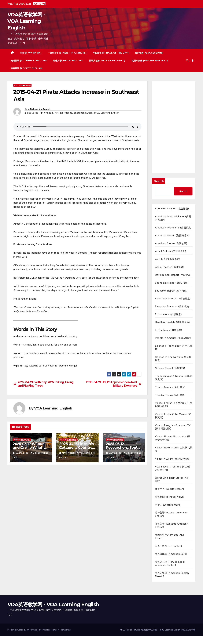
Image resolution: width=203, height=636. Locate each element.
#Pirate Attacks (63, 112)
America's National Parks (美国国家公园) (173, 218)
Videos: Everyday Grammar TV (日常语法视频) (173, 427)
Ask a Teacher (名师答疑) (169, 266)
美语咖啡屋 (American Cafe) (171, 553)
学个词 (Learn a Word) (168, 504)
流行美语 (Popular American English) (171, 514)
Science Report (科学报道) (170, 368)
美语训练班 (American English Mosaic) (172, 574)
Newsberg (51, 630)
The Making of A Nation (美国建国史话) (173, 378)
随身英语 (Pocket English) (27, 68)
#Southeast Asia (83, 112)
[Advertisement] (173, 127)
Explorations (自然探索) (168, 314)
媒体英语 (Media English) (67, 60)
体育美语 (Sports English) (169, 488)
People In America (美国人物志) (173, 337)
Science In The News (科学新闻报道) (173, 358)
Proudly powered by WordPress (22, 630)
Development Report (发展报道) (173, 274)
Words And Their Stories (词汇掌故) (172, 479)
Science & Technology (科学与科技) (173, 347)
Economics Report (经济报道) (172, 282)
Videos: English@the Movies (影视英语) (173, 416)
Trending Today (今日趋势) (170, 395)
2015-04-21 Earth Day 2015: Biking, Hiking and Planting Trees (46, 383)
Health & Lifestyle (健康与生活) (172, 322)
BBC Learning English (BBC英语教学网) (178, 630)
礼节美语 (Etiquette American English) (171, 525)
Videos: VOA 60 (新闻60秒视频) (173, 458)
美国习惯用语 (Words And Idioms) (169, 536)
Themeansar (65, 630)
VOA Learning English (39, 109)
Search (159, 181)
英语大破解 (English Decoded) (107, 60)
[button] (187, 60)
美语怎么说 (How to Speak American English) (170, 563)
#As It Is (48, 112)
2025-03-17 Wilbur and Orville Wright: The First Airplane (29, 447)
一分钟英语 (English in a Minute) (67, 52)
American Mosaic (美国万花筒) (172, 235)
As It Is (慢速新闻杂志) (22, 85)
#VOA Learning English (106, 112)
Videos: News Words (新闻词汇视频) (173, 449)
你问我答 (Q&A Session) (149, 52)
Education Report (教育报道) (171, 290)
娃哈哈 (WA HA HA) (30, 52)
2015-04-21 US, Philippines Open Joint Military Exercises (111, 383)
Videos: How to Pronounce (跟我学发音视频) (172, 438)
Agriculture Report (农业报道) (172, 208)
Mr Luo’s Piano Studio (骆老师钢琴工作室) (138, 630)
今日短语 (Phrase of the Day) (111, 52)
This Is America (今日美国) (170, 387)
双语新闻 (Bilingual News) (169, 496)
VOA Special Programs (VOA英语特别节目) (172, 468)
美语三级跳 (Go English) (168, 546)
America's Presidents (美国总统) (173, 227)
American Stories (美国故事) (171, 243)
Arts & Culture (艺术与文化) (170, 251)
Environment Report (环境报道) (173, 298)
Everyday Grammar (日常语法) (172, 306)
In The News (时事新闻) (168, 330)
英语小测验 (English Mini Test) (150, 60)
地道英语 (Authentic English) (29, 60)
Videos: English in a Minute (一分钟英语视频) (173, 404)
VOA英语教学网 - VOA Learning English (26, 21)
